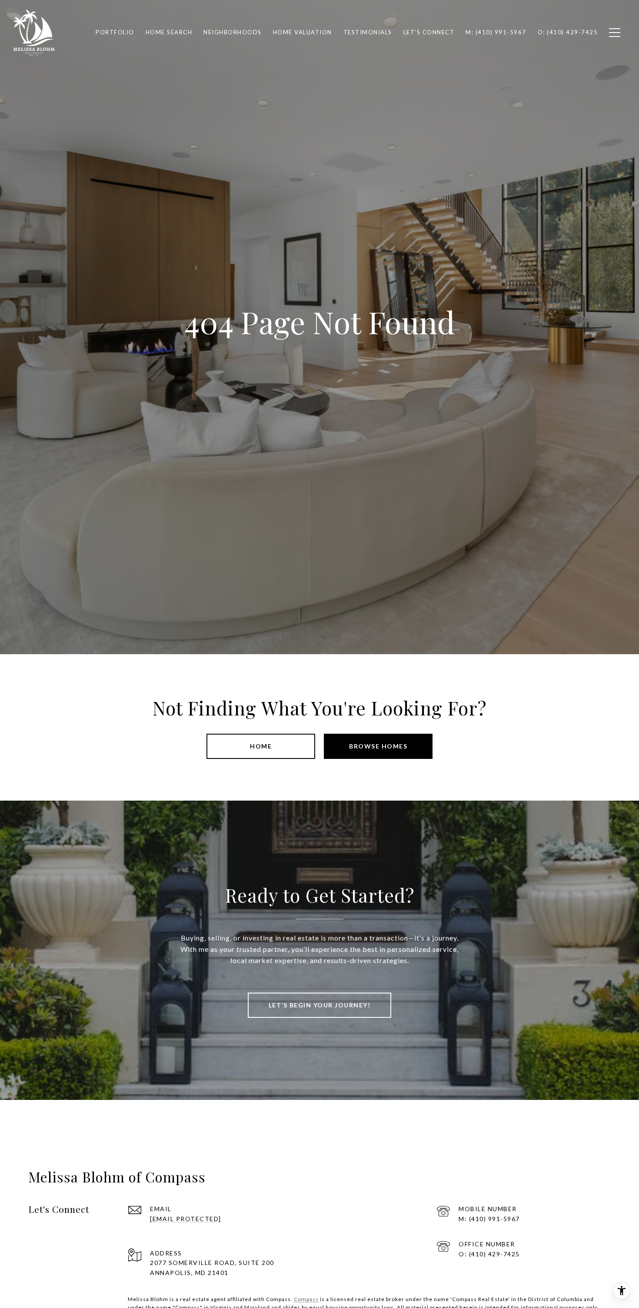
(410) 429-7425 (494, 1254)
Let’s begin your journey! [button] (320, 1005)
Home (261, 746)
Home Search (169, 32)
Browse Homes (378, 746)
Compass (306, 1299)
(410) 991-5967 (494, 1218)
